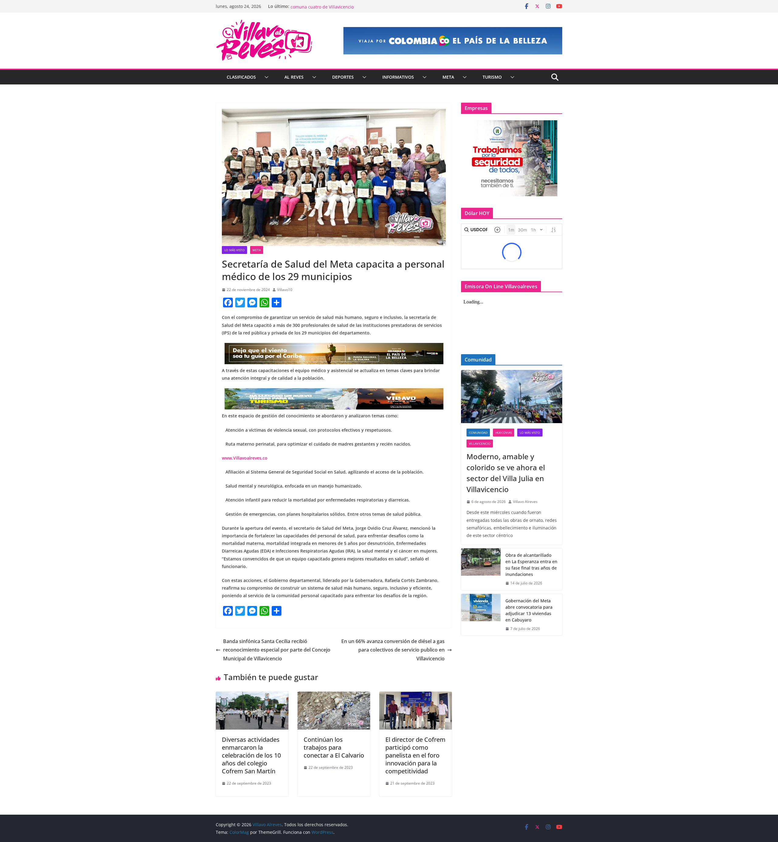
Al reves (294, 77)
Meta (448, 77)
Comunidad (478, 432)
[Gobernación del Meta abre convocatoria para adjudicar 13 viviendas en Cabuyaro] (481, 615)
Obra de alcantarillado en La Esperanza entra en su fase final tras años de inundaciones (531, 564)
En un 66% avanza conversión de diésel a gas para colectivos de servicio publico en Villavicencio (393, 650)
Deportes (343, 77)
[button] (265, 77)
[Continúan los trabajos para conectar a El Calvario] (334, 696)
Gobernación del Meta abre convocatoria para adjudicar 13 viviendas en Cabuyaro (529, 610)
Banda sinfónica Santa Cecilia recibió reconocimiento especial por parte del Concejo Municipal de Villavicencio (276, 650)
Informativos (398, 77)
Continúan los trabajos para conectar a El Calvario (334, 747)
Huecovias (503, 432)
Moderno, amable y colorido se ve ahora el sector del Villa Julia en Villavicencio (505, 472)
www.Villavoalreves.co (244, 458)
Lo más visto (234, 250)
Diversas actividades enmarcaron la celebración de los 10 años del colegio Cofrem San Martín (251, 755)
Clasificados (241, 77)
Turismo (492, 77)
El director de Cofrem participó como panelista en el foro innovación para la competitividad (415, 755)
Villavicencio (480, 443)
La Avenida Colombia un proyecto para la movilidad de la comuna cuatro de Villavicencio (349, 9)
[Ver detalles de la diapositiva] (452, 40)
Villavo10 (284, 289)
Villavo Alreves (525, 501)
